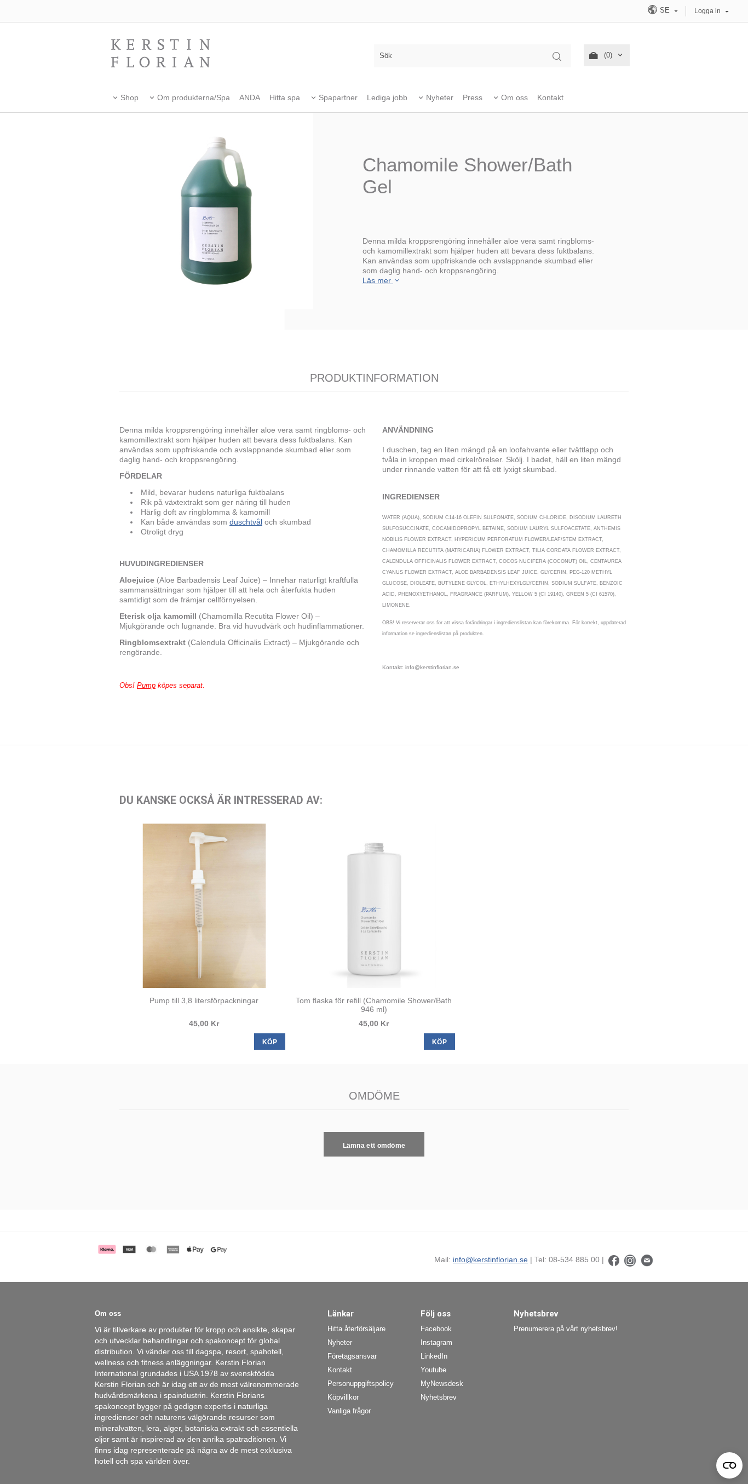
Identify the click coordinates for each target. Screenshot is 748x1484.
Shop (129, 97)
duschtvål (245, 521)
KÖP (269, 1042)
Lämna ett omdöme (374, 1145)
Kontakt (550, 97)
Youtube (433, 1370)
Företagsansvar (352, 1356)
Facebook (436, 1329)
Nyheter (439, 97)
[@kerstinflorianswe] (630, 1259)
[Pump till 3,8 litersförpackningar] (204, 906)
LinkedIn (434, 1356)
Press (472, 97)
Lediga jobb (387, 97)
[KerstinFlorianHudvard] (613, 1259)
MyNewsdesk (442, 1383)
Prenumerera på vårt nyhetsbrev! (566, 1329)
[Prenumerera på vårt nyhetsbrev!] (647, 1259)
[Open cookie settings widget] (729, 1465)
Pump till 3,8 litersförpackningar (203, 1000)
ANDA (249, 97)
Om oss (514, 97)
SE (665, 10)
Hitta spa (284, 97)
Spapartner (338, 97)
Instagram (436, 1342)
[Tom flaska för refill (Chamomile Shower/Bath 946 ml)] (374, 906)
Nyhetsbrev (439, 1397)
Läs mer (378, 280)
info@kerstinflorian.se (490, 1259)
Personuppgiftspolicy (360, 1383)
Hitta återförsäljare (356, 1329)
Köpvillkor (343, 1397)
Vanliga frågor (349, 1411)
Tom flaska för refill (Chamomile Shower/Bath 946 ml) (374, 1005)
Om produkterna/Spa (193, 97)
